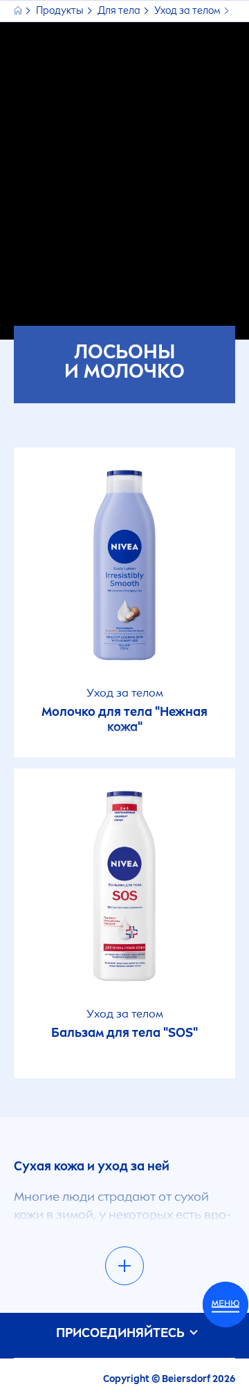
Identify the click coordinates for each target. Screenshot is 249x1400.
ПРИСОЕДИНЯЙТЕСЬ (121, 1333)
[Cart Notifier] (225, 1304)
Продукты (61, 11)
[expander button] (124, 1265)
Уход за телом (188, 11)
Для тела (120, 11)
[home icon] (19, 11)
